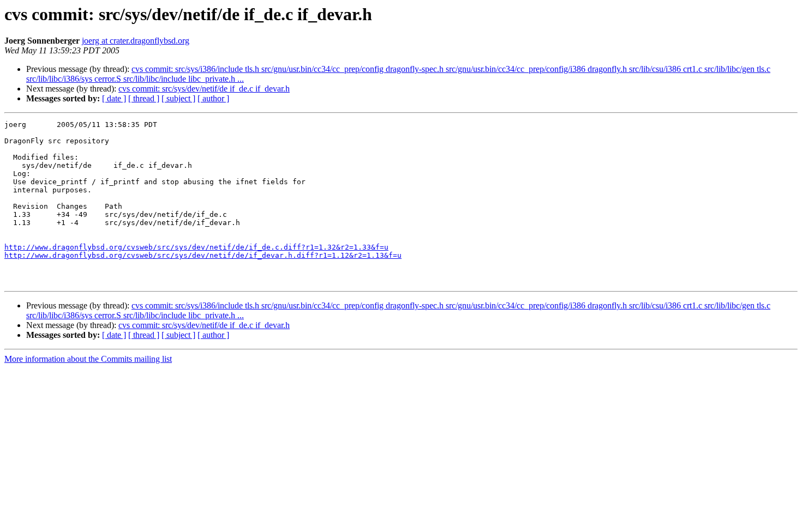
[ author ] (213, 98)
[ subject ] (178, 98)
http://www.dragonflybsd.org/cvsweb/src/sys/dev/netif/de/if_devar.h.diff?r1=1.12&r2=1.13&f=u (203, 255)
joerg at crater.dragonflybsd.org (135, 40)
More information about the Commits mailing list (88, 359)
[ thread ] (143, 98)
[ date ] (114, 98)
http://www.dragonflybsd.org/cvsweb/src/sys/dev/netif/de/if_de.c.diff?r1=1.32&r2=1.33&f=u (196, 247)
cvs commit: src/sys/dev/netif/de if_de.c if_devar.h (204, 88)
